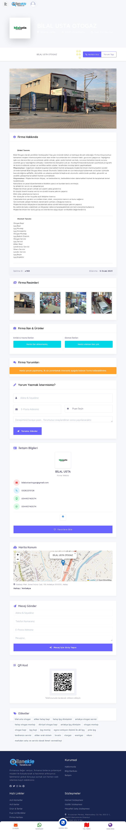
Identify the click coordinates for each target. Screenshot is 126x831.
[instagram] (17, 786)
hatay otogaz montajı (25, 724)
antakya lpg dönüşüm (71, 724)
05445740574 (29, 498)
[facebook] (11, 786)
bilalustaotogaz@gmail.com (35, 482)
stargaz (67, 735)
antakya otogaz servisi (85, 719)
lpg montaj (45, 730)
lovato (58, 735)
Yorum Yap (109, 54)
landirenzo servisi (23, 735)
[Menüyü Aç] (5, 4)
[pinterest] (23, 786)
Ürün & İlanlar (16, 808)
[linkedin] (20, 786)
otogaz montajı (91, 724)
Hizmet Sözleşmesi (74, 800)
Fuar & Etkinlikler (18, 813)
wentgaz (79, 735)
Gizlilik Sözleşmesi (73, 804)
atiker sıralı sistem (43, 735)
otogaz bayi (20, 730)
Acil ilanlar (14, 804)
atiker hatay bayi (42, 719)
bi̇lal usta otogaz (23, 719)
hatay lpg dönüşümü (62, 719)
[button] (18, 98)
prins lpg (92, 730)
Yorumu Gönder (29, 431)
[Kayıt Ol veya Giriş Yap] (33, 4)
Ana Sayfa (15, 54)
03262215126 (28, 490)
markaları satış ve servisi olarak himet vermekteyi (38, 740)
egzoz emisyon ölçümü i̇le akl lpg (69, 730)
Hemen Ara (93, 54)
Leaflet (92, 580)
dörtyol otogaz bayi (48, 724)
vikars (89, 735)
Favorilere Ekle (64, 529)
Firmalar (28, 54)
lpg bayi (33, 730)
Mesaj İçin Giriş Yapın (64, 647)
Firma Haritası (16, 817)
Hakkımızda (70, 766)
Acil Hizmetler (16, 800)
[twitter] (14, 786)
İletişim (68, 775)
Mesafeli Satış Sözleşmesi (77, 808)
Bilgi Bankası (71, 771)
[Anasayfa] (19, 4)
